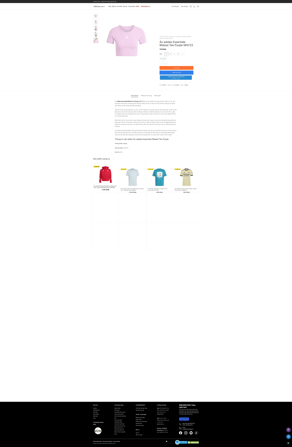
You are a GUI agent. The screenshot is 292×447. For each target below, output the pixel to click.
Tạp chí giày (184, 6)
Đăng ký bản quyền (140, 417)
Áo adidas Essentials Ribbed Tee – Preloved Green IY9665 (103, 249)
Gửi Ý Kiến (184, 419)
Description (134, 95)
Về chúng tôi (175, 6)
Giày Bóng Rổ (96, 410)
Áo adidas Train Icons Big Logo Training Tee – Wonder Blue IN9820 (132, 186)
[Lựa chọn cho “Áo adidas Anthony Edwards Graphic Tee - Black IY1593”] (141, 230)
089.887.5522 (160, 414)
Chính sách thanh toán (119, 426)
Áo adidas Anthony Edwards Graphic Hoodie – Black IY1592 (185, 249)
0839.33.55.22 (160, 424)
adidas (186, 85)
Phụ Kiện (119, 6)
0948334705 (189, 425)
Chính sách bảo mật (119, 430)
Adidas (125, 143)
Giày (109, 6)
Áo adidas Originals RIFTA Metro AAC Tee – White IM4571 (104, 219)
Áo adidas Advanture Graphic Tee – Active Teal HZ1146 (158, 186)
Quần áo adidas (170, 36)
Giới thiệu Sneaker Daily (141, 408)
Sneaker (95, 408)
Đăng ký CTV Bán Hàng (141, 421)
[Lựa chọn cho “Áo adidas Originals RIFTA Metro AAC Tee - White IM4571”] (114, 200)
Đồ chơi (125, 6)
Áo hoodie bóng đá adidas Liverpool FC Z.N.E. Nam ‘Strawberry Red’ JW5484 (105, 186)
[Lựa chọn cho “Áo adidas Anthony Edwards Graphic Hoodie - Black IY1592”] (195, 230)
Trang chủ (162, 36)
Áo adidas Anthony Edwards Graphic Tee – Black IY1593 (132, 249)
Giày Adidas (96, 414)
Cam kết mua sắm (140, 410)
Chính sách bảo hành (119, 424)
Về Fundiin (116, 410)
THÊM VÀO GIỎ (176, 72)
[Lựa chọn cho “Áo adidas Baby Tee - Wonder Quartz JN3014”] (168, 230)
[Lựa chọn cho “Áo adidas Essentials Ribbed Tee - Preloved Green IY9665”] (114, 230)
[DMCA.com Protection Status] (193, 442)
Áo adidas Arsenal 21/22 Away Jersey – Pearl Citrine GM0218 (186, 186)
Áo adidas (177, 36)
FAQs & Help (117, 408)
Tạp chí (137, 432)
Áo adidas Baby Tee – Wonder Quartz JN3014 (158, 249)
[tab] (134, 95)
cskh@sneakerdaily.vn (188, 429)
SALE (137, 6)
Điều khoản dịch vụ (118, 428)
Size (161, 54)
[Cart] (194, 6)
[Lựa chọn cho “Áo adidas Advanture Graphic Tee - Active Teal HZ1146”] (168, 167)
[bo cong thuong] (181, 442)
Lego (94, 418)
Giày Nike (95, 412)
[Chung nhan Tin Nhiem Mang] (170, 442)
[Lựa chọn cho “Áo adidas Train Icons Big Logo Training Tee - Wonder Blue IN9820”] (141, 167)
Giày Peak (95, 416)
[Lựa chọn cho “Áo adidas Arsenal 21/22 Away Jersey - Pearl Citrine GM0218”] (195, 167)
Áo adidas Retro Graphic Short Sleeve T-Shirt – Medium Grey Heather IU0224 (132, 219)
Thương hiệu (131, 6)
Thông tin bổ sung (146, 95)
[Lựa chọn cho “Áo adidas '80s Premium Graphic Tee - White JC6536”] (195, 200)
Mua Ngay (176, 68)
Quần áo (114, 6)
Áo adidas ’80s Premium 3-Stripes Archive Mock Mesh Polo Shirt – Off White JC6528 (158, 220)
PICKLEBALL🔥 (145, 6)
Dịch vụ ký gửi (139, 434)
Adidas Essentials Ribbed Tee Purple (128, 101)
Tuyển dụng (138, 419)
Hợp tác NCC (139, 423)
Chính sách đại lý (140, 425)
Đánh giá (157, 95)
